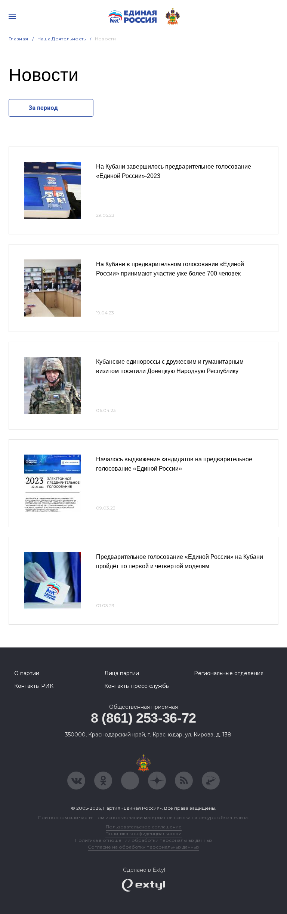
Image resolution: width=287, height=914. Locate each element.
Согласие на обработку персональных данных (143, 847)
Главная (18, 38)
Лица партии (121, 673)
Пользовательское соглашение (144, 827)
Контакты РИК (33, 686)
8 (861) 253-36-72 (143, 718)
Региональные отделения (228, 673)
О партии (26, 673)
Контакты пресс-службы (137, 686)
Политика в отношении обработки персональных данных (143, 840)
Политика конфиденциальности (143, 833)
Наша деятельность (61, 38)
